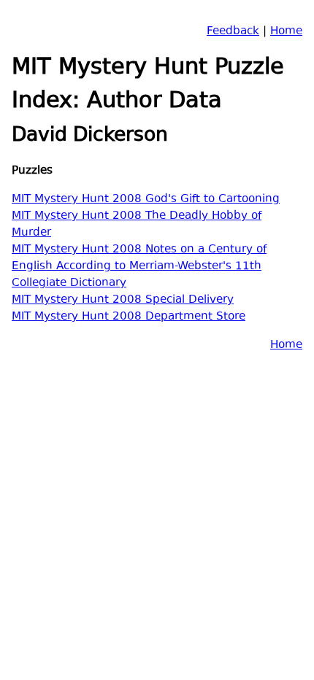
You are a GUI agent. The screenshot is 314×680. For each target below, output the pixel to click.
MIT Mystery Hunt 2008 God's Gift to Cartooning (146, 199)
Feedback (233, 31)
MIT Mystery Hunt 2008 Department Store (128, 317)
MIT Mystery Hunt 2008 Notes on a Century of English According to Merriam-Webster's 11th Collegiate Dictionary (139, 267)
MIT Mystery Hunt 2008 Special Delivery (123, 300)
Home (286, 31)
